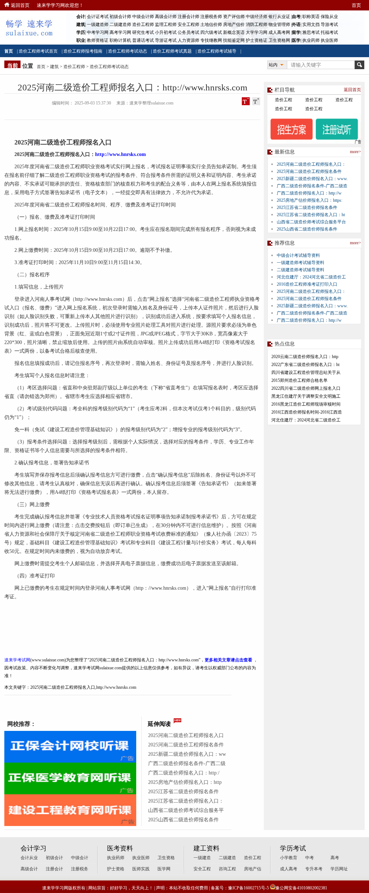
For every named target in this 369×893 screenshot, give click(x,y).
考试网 (62, 299)
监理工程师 (166, 24)
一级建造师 (97, 24)
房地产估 (252, 868)
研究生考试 (143, 32)
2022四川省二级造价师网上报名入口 (306, 388)
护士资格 (115, 868)
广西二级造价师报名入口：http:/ (183, 773)
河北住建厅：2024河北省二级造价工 (311, 277)
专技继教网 (211, 40)
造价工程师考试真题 (172, 51)
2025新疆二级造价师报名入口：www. (312, 178)
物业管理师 (279, 24)
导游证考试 (166, 40)
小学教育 (288, 857)
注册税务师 (211, 16)
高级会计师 (166, 16)
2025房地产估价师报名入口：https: (309, 200)
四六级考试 (211, 32)
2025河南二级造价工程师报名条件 (186, 744)
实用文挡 (311, 24)
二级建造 (227, 857)
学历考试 (293, 848)
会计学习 (33, 848)
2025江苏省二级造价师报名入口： (186, 801)
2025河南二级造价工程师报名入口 (186, 735)
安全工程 (202, 868)
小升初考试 (166, 32)
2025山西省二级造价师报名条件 (183, 819)
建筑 (54, 66)
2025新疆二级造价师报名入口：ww (187, 754)
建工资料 (206, 848)
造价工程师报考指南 (82, 51)
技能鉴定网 (234, 40)
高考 (334, 857)
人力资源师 (188, 40)
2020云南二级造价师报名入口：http (304, 356)
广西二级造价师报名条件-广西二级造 (312, 185)
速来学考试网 (17, 659)
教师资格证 (97, 40)
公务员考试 (188, 32)
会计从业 (29, 857)
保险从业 (329, 16)
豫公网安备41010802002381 (301, 887)
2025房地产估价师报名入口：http (185, 782)
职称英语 (311, 16)
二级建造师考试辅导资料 (300, 269)
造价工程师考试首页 (38, 51)
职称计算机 (120, 40)
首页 (356, 5)
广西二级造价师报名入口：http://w (309, 193)
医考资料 (120, 848)
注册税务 (79, 868)
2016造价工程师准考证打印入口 (307, 284)
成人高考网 (279, 32)
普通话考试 (143, 40)
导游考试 (329, 24)
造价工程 (283, 99)
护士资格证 (256, 40)
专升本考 (314, 868)
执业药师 (311, 40)
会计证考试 (97, 16)
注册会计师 (188, 16)
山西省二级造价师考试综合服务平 (186, 810)
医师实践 (141, 868)
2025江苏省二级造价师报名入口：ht (311, 214)
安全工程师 (188, 24)
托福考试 (329, 32)
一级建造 (202, 857)
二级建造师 (120, 24)
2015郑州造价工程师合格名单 (299, 380)
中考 (309, 857)
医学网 (163, 868)
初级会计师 (120, 16)
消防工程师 (256, 24)
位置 (27, 66)
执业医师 (329, 40)
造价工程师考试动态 (127, 51)
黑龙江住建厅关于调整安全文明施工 (306, 396)
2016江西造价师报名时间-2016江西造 (306, 412)
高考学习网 (120, 32)
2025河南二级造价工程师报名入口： (311, 164)
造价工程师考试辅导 (216, 51)
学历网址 (339, 868)
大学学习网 (256, 32)
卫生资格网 (279, 40)
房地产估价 (234, 24)
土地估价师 (211, 24)
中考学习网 (97, 32)
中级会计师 (143, 16)
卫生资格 (166, 857)
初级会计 (54, 857)
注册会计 (54, 868)
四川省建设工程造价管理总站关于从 (306, 372)
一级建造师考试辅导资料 (300, 262)
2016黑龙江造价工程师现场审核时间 (306, 404)
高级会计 (29, 868)
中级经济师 (256, 16)
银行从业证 (279, 16)
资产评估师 (234, 16)
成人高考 (288, 868)
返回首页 (20, 5)
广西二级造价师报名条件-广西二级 (187, 763)
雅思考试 (311, 32)
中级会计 (79, 857)
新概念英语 (234, 32)
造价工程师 (143, 24)
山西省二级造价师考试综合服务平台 (311, 221)
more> (355, 151)
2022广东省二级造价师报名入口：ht (305, 364)
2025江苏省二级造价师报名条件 (183, 791)
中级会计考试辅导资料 (298, 255)
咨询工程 (227, 868)
